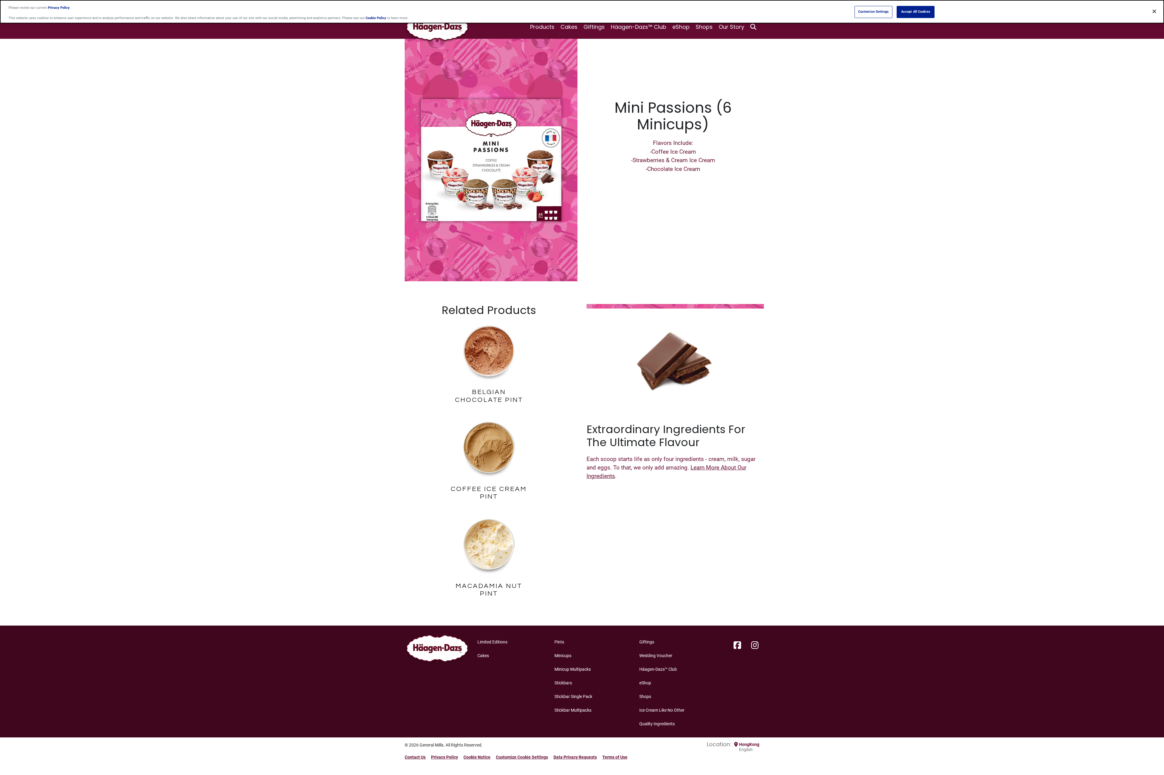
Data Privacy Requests (575, 757)
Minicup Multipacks (572, 669)
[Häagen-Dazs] (437, 650)
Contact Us (415, 757)
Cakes (568, 27)
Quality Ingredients (657, 723)
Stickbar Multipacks (572, 710)
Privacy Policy (444, 757)
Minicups (562, 655)
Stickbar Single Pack (573, 696)
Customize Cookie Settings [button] (522, 757)
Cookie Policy (376, 18)
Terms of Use (614, 757)
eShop (681, 27)
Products (542, 27)
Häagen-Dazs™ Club (638, 27)
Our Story (731, 27)
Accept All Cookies (915, 12)
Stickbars (563, 682)
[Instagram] (755, 645)
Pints (559, 642)
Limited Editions (492, 642)
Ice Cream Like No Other (661, 710)
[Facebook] (737, 645)
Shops (704, 27)
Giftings (594, 27)
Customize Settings (873, 12)
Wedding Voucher (655, 655)
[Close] (1154, 11)
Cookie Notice (476, 757)
